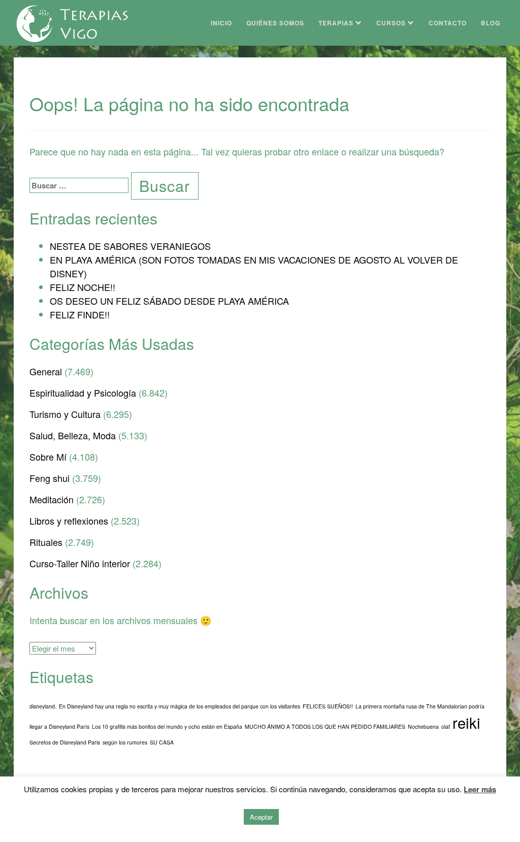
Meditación (51, 499)
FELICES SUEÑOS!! (328, 706)
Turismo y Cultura (65, 413)
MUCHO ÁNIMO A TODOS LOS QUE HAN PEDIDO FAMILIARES (325, 726)
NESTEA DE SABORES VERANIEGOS (130, 245)
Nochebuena (423, 726)
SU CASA (162, 742)
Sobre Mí (48, 456)
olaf (445, 726)
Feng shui (49, 477)
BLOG (490, 22)
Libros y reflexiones (68, 520)
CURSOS (392, 22)
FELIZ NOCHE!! (82, 287)
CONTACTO (448, 22)
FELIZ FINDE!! (80, 314)
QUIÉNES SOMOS (275, 22)
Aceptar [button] (261, 817)
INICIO (221, 22)
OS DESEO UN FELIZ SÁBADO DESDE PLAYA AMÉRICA (169, 300)
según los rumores (125, 742)
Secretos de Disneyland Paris (64, 742)
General (45, 371)
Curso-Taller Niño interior (79, 563)
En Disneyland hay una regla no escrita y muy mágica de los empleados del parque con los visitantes (179, 706)
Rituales (45, 541)
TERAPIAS (336, 22)
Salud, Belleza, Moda (72, 435)
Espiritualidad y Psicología (82, 392)
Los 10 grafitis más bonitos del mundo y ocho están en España (167, 726)
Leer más (480, 789)
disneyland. (42, 706)
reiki (466, 722)
